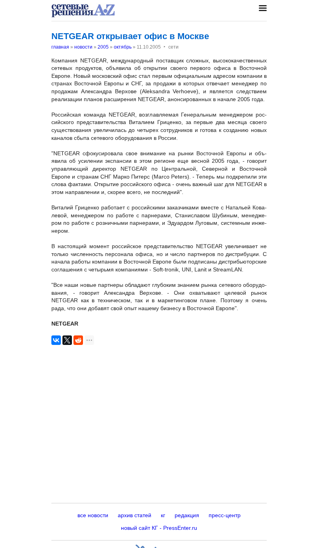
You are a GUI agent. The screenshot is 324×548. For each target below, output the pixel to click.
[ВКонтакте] (56, 340)
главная (60, 47)
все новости (92, 515)
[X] (67, 340)
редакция (187, 515)
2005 (103, 47)
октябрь (123, 47)
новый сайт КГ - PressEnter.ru (159, 528)
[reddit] (78, 340)
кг (163, 515)
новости (83, 47)
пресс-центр (225, 515)
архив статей (134, 515)
